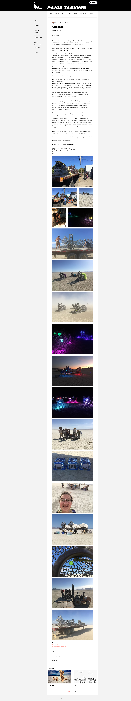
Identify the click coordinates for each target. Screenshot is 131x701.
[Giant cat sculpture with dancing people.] (59, 676)
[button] (95, 13)
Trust (62, 13)
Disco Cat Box (37, 35)
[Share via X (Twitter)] (56, 656)
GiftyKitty (36, 42)
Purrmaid (57, 13)
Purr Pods (68, 13)
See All (95, 667)
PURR (53, 651)
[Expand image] (72, 171)
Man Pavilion (37, 40)
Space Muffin (37, 47)
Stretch (52, 686)
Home (35, 17)
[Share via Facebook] (53, 656)
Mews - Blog (37, 50)
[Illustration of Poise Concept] (85, 676)
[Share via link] (63, 656)
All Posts (50, 13)
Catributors (36, 25)
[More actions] (92, 23)
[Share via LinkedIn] (59, 656)
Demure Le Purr (83, 13)
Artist (35, 20)
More (90, 13)
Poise (77, 686)
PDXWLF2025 (37, 45)
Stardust (75, 13)
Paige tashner (66, 8)
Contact (36, 52)
